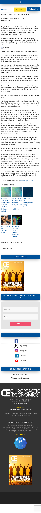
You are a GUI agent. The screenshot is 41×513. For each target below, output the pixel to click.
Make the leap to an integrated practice (5, 229)
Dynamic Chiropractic (20, 374)
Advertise (20, 9)
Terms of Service (25, 409)
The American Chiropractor (20, 378)
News (22, 242)
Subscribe (33, 9)
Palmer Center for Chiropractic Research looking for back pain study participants (17, 204)
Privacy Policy (14, 409)
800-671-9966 (22, 403)
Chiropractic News (14, 242)
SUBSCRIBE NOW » (20, 434)
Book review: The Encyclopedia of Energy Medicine (28, 203)
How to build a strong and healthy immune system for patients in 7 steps (16, 232)
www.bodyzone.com (26, 181)
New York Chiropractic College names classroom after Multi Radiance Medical (5, 205)
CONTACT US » (20, 407)
